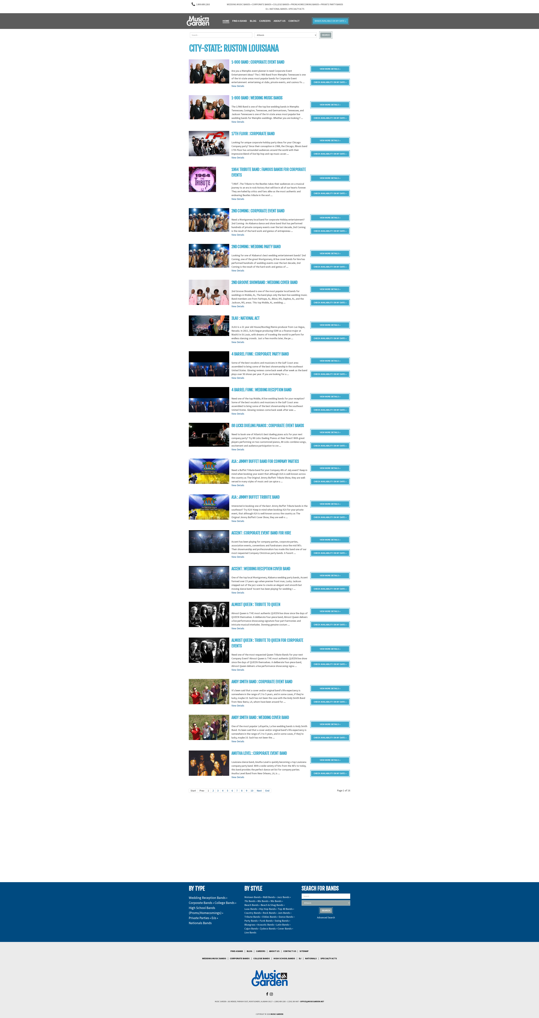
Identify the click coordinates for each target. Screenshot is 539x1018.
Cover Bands (285, 928)
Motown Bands (252, 897)
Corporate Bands (261, 4)
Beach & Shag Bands (272, 905)
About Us (274, 951)
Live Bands (250, 932)
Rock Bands (269, 912)
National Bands (278, 8)
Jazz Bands (283, 897)
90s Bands (276, 901)
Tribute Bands (252, 916)
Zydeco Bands (268, 928)
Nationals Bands (200, 923)
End (267, 790)
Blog (249, 951)
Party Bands (251, 920)
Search (326, 35)
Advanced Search (326, 917)
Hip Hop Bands (267, 909)
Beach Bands (251, 905)
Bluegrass (249, 924)
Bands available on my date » (330, 21)
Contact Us (289, 951)
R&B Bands (269, 897)
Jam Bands (284, 912)
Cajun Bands (251, 928)
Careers (260, 951)
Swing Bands (282, 920)
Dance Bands (286, 916)
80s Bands (263, 901)
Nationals (311, 958)
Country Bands (252, 912)
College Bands (281, 4)
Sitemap (304, 951)
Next (259, 790)
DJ (267, 8)
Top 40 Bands (285, 909)
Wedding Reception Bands (207, 897)
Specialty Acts (296, 8)
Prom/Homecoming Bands (305, 4)
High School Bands (284, 958)
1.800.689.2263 (203, 4)
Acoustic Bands (265, 924)
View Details (237, 86)
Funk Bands (266, 920)
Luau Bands (250, 909)
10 (252, 790)
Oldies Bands (269, 916)
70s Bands (249, 901)
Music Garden (277, 1014)
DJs (214, 918)
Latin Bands (282, 924)
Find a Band (236, 951)
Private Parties (199, 918)
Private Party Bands (332, 4)
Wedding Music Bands (238, 4)
